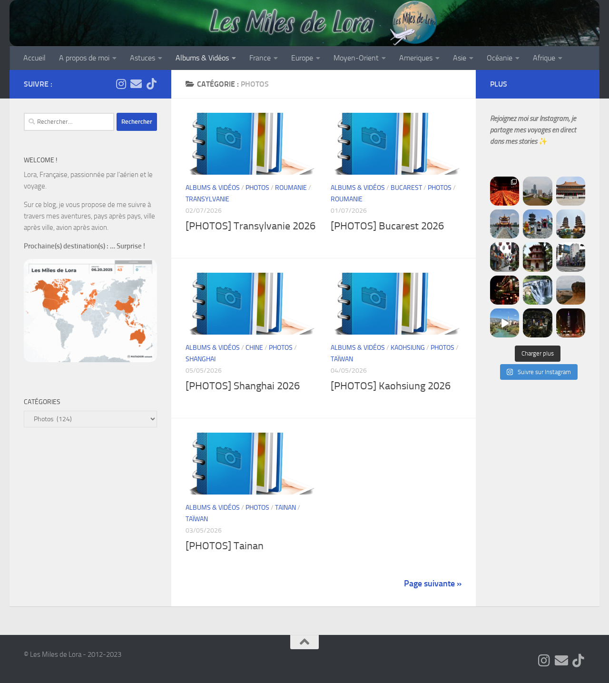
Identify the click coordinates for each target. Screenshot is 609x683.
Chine (254, 348)
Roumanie (291, 188)
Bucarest (406, 188)
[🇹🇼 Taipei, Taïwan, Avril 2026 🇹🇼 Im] (570, 322)
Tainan (285, 508)
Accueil (34, 57)
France (260, 57)
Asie (459, 57)
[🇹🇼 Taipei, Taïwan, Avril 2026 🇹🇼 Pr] (537, 322)
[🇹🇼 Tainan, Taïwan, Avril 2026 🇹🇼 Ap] (570, 256)
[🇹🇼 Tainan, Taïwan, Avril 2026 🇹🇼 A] (537, 256)
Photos (257, 188)
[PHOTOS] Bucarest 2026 (387, 226)
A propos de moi (84, 57)
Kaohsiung (408, 348)
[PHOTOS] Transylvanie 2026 (250, 226)
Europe (302, 57)
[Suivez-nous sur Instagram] (121, 83)
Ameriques (415, 57)
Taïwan (342, 359)
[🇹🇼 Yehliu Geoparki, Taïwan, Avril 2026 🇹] (570, 290)
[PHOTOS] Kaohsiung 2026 (391, 386)
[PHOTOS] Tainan (225, 546)
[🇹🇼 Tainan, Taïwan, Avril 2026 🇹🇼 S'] (504, 256)
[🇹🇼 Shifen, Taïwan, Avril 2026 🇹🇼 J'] (537, 290)
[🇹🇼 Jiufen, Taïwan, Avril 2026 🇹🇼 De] (504, 290)
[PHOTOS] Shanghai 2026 (243, 386)
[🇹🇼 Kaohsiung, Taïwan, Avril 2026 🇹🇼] (504, 191)
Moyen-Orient (356, 57)
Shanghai (201, 359)
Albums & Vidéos (202, 57)
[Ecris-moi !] (136, 83)
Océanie (499, 57)
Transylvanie (207, 199)
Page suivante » (433, 583)
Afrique (544, 57)
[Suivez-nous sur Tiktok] (151, 83)
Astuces (142, 57)
